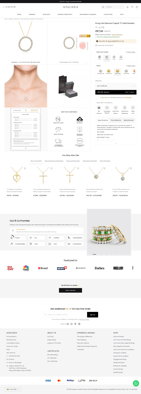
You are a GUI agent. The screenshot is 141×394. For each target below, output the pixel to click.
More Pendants (105, 161)
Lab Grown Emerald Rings (122, 340)
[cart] (137, 7)
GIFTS (122, 14)
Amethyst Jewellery (119, 353)
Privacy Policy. (84, 319)
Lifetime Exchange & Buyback (87, 346)
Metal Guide (131, 66)
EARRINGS (32, 14)
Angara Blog (51, 340)
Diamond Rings (118, 336)
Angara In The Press (54, 343)
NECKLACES (46, 14)
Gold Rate (80, 350)
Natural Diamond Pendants (54, 161)
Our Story (50, 336)
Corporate (133, 389)
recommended (36, 161)
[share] (99, 27)
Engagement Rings (119, 359)
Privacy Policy (120, 389)
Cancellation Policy (12, 343)
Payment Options (83, 343)
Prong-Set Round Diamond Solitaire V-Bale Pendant (121, 190)
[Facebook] (68, 324)
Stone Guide (131, 52)
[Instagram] (79, 324)
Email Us (11, 359)
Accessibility (111, 389)
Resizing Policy (11, 340)
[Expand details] (116, 143)
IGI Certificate (51, 358)
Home (6, 19)
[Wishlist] (132, 7)
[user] (127, 7)
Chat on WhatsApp (15, 363)
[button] (26, 43)
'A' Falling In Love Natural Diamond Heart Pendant (14, 190)
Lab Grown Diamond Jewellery (123, 350)
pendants (16, 19)
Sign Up (92, 315)
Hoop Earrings (118, 369)
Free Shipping (81, 340)
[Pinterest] (75, 324)
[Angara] (70, 7)
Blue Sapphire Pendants (121, 346)
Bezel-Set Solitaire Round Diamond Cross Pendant (68, 190)
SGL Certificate (52, 361)
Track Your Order (12, 346)
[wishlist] (96, 27)
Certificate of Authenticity (107, 140)
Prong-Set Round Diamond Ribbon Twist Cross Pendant (42, 190)
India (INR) (13, 389)
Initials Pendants (119, 363)
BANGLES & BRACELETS (65, 14)
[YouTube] (71, 324)
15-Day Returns (11, 336)
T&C (127, 389)
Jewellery (11, 19)
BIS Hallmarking (52, 355)
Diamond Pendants (73, 161)
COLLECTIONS (108, 14)
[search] (103, 7)
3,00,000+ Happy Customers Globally (70, 1)
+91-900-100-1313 (10, 7)
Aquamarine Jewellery (120, 356)
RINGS (19, 14)
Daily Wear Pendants (90, 161)
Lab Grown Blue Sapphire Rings (124, 343)
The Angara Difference (84, 336)
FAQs (8, 350)
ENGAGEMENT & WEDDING (88, 14)
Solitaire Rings (118, 372)
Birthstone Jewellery (120, 366)
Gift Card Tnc (10, 353)
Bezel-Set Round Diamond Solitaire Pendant (94, 190)
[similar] (103, 27)
